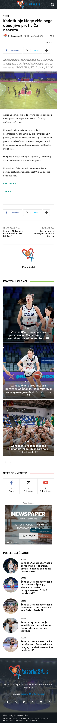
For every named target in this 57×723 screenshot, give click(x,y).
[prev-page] (5, 462)
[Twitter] (49, 702)
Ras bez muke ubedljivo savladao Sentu (44, 233)
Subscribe (46, 481)
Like (11, 481)
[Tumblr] (41, 702)
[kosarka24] (5, 36)
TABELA (7, 191)
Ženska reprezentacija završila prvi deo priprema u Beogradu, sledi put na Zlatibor (37, 626)
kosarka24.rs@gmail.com (33, 694)
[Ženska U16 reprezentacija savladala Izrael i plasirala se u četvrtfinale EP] (28, 428)
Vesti (6, 16)
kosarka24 (16, 36)
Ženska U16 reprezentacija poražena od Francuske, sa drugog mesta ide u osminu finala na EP (37, 645)
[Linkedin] (24, 702)
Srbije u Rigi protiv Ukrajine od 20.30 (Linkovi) (13, 233)
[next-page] (10, 462)
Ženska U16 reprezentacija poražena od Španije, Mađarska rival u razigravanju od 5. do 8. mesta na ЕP (28, 390)
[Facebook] (7, 702)
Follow (28, 481)
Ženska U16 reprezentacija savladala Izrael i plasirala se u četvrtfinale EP (28, 449)
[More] (46, 50)
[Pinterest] (33, 702)
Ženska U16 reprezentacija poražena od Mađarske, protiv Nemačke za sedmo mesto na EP (28, 335)
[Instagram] (16, 702)
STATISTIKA (9, 183)
